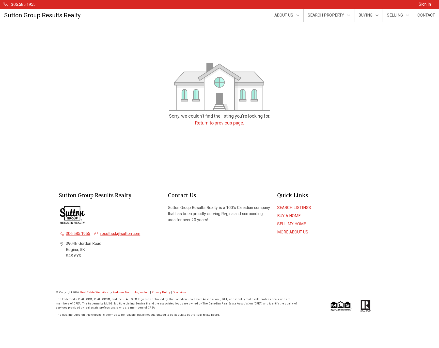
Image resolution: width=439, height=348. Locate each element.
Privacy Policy (161, 292)
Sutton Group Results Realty (42, 15)
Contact (426, 15)
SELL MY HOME (291, 223)
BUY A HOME (289, 215)
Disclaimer (180, 292)
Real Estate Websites (94, 292)
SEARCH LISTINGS (294, 207)
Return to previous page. (219, 123)
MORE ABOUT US (292, 232)
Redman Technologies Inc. (131, 292)
